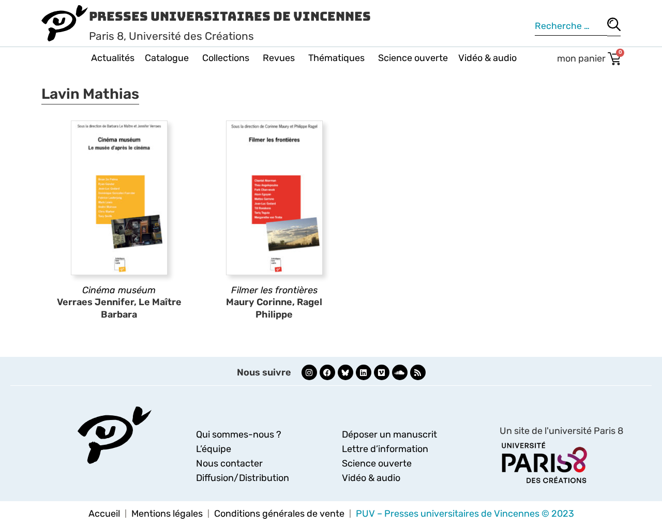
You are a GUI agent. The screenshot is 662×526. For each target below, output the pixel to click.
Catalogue (167, 58)
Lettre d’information (385, 449)
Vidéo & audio (487, 58)
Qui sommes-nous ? (238, 434)
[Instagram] (309, 372)
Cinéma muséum (119, 290)
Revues (279, 58)
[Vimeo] (381, 372)
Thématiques (336, 58)
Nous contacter (229, 463)
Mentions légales (167, 513)
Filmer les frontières (274, 290)
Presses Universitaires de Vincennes (230, 16)
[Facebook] (327, 372)
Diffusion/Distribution (242, 478)
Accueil (104, 513)
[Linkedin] (363, 372)
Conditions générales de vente (279, 513)
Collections (225, 58)
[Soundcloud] (400, 372)
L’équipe (213, 449)
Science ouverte (413, 58)
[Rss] (418, 372)
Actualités (112, 58)
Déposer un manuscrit (389, 434)
